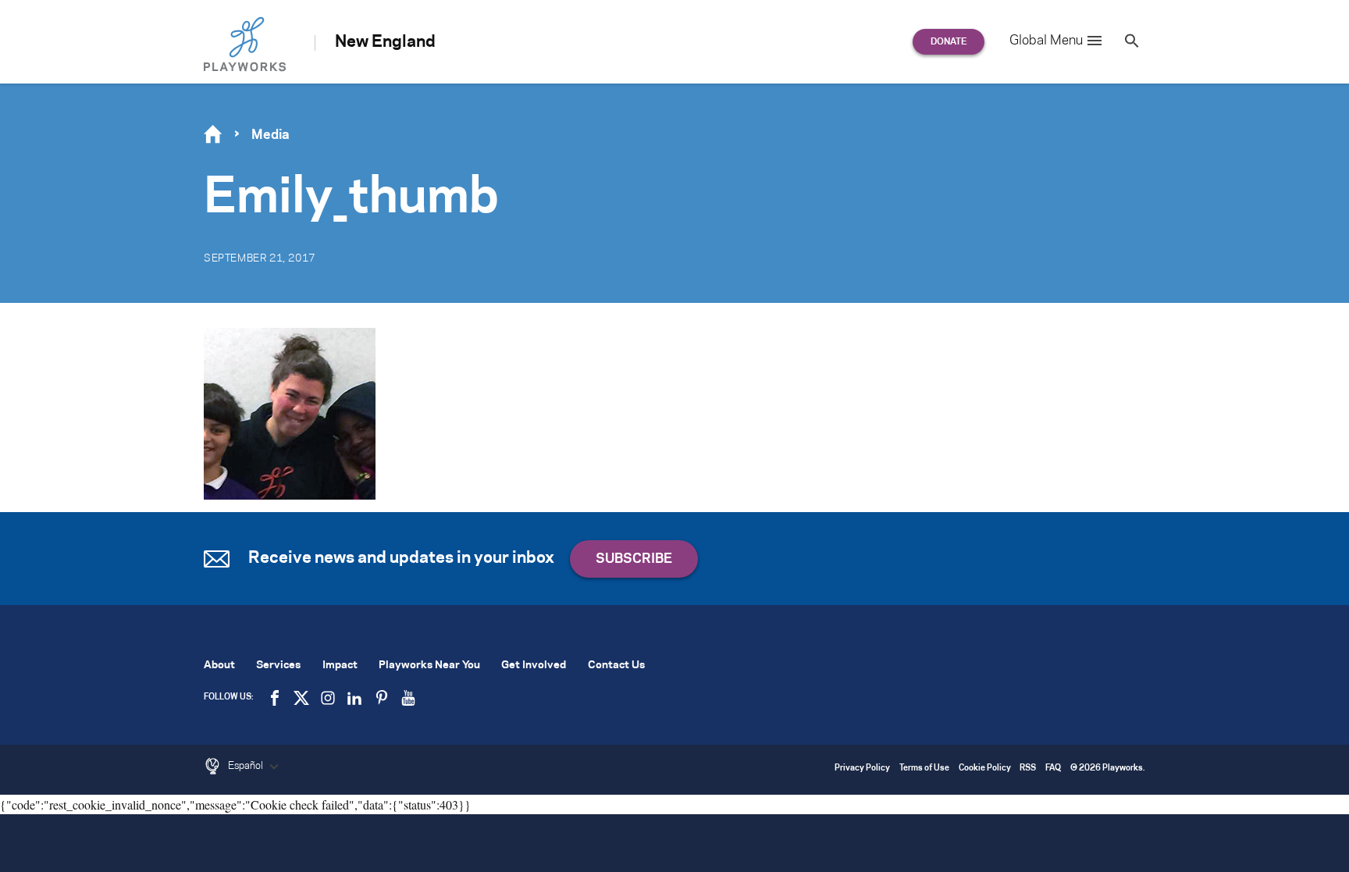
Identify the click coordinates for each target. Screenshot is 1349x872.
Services (278, 665)
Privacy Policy (862, 768)
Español (246, 766)
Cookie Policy (985, 768)
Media (270, 135)
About (219, 665)
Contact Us (616, 665)
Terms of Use (924, 768)
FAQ (1053, 768)
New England (385, 42)
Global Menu (1046, 40)
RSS (1028, 768)
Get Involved (533, 665)
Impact (340, 665)
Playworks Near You (429, 665)
